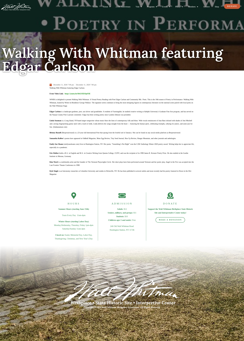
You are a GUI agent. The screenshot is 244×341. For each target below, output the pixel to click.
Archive (206, 7)
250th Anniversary (123, 7)
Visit (137, 7)
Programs (151, 7)
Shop (217, 7)
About (105, 7)
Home (95, 7)
